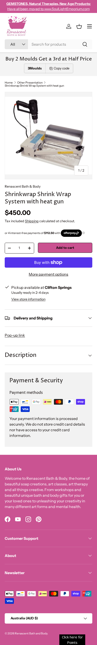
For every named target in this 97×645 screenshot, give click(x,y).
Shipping (32, 221)
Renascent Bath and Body (31, 633)
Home (9, 82)
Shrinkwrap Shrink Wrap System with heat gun (34, 85)
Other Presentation (30, 82)
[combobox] (48, 44)
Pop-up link (15, 335)
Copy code (61, 68)
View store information (28, 299)
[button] (79, 26)
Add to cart (65, 248)
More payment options (48, 274)
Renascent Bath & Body (22, 186)
